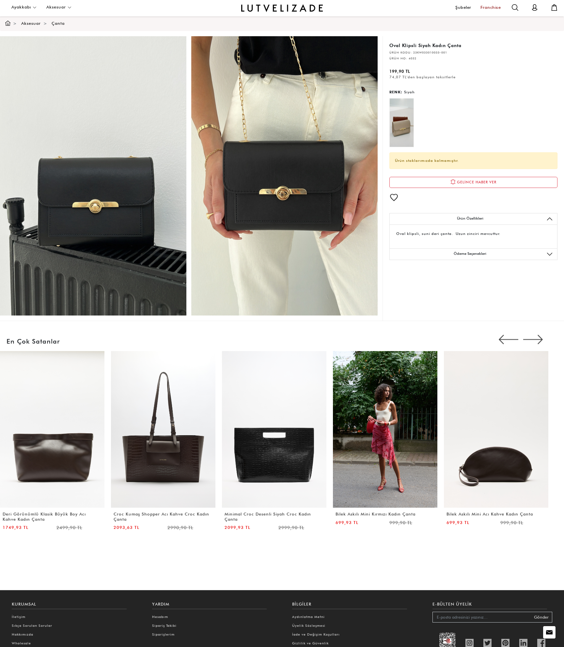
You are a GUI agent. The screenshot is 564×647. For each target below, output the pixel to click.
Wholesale (21, 643)
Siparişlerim (163, 634)
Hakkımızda (22, 634)
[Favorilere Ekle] (394, 197)
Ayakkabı (22, 7)
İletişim (18, 617)
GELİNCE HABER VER (476, 182)
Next (533, 340)
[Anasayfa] (7, 23)
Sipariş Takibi (164, 625)
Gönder (541, 617)
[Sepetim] (554, 7)
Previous (508, 340)
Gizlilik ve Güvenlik (310, 643)
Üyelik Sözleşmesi (308, 625)
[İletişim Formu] (549, 632)
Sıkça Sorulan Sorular (32, 625)
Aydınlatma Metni (308, 617)
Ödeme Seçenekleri (470, 253)
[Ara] (515, 7)
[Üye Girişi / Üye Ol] (534, 7)
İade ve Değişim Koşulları (316, 634)
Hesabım (160, 617)
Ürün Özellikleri (470, 218)
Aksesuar (57, 7)
